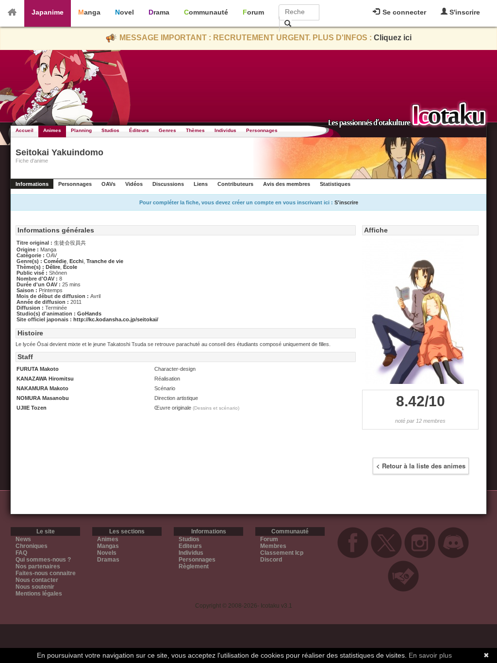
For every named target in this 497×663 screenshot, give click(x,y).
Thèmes (195, 130)
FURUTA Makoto (38, 369)
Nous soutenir (35, 586)
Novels (106, 552)
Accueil (24, 130)
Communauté (206, 12)
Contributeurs (235, 184)
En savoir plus (430, 655)
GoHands (89, 313)
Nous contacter (37, 580)
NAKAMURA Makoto (42, 388)
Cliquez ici (393, 37)
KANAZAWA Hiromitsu (45, 378)
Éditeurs (139, 130)
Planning (81, 130)
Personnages (262, 130)
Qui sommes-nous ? (43, 559)
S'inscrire (463, 12)
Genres (167, 130)
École (70, 267)
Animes (52, 130)
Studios (110, 130)
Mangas (108, 546)
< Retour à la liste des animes (420, 465)
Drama (159, 12)
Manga (89, 12)
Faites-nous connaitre (46, 573)
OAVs (108, 184)
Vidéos (134, 184)
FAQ (21, 552)
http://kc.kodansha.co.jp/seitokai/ (115, 319)
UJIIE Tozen (32, 408)
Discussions (168, 184)
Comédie (55, 261)
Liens (201, 184)
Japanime (48, 12)
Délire (53, 267)
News (23, 539)
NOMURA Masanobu (43, 398)
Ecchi (76, 261)
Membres (273, 546)
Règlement (194, 566)
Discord (271, 559)
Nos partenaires (38, 566)
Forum (253, 12)
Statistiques (335, 184)
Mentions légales (39, 593)
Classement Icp (281, 552)
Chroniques (32, 546)
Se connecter (403, 12)
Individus (225, 130)
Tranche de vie (104, 261)
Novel (124, 12)
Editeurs (190, 546)
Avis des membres (286, 184)
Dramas (108, 559)
